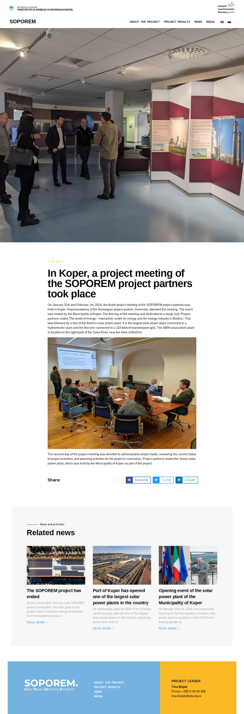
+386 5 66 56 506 (194, 691)
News (198, 21)
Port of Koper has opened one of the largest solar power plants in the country (120, 596)
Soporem (23, 21)
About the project (145, 21)
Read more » (37, 622)
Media (210, 21)
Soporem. (51, 683)
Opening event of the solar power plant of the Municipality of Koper (186, 596)
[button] (138, 480)
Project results (177, 21)
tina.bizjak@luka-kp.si (186, 696)
